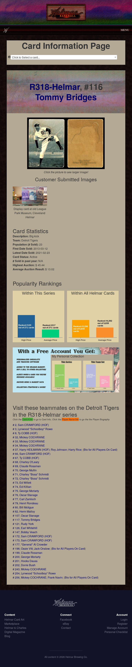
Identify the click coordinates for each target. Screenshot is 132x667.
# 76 (15, 495)
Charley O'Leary (29, 462)
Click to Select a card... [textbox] (26, 57)
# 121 (16, 524)
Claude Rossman (30, 466)
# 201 (16, 561)
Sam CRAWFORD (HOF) (33, 425)
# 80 (15, 507)
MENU (125, 30)
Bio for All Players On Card (100, 450)
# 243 (16, 569)
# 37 (15, 450)
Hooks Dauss (29, 561)
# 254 (16, 573)
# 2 (14, 425)
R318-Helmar (54, 86)
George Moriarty (29, 491)
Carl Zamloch (27, 499)
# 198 (16, 549)
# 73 (15, 483)
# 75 (15, 491)
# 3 (14, 429)
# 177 (16, 544)
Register (122, 624)
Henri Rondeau (28, 503)
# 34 (15, 445)
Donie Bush (28, 565)
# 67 (15, 458)
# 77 (15, 499)
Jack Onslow (42, 549)
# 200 (16, 557)
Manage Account (117, 628)
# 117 (16, 520)
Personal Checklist (116, 632)
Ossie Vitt (27, 549)
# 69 (15, 466)
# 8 (14, 433)
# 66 (15, 454)
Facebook (66, 619)
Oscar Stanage (28, 495)
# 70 (15, 470)
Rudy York (27, 524)
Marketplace (11, 624)
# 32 (15, 437)
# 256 (16, 577)
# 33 (15, 441)
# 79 (15, 503)
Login (124, 619)
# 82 (15, 511)
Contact (66, 628)
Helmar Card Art (14, 619)
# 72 (15, 478)
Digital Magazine (14, 632)
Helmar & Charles (15, 628)
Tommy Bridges (66, 97)
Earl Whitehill (29, 528)
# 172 (16, 536)
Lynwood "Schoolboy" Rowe (35, 429)
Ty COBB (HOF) (27, 433)
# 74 (15, 487)
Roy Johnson (59, 450)
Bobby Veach (29, 532)
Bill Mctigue (26, 507)
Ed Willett (25, 483)
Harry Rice (74, 450)
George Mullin (28, 470)
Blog (7, 636)
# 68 (15, 462)
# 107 (16, 516)
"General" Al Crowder (34, 544)
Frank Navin (55, 577)
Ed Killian (25, 487)
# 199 (16, 553)
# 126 (16, 528)
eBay (66, 624)
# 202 (16, 565)
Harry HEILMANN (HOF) (34, 450)
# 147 (16, 532)
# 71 (15, 474)
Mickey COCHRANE (32, 437)
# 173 (16, 540)
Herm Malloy (27, 511)
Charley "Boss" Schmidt (34, 474)
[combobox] (63, 57)
